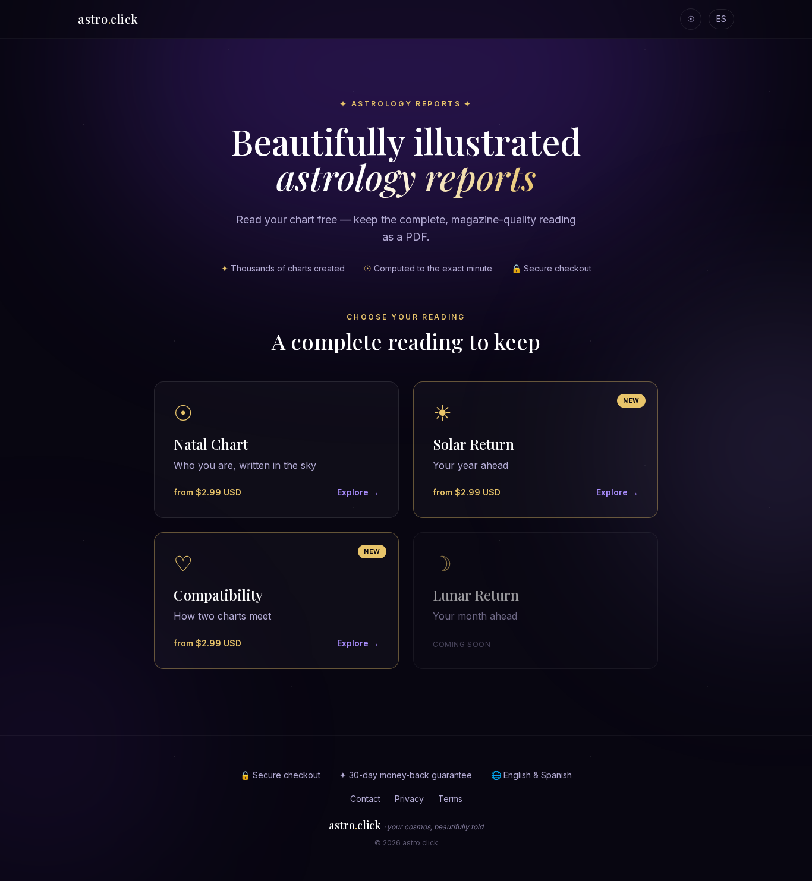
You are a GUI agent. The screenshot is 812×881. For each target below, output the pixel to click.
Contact (365, 799)
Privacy (409, 799)
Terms (450, 799)
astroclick (108, 19)
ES (721, 19)
